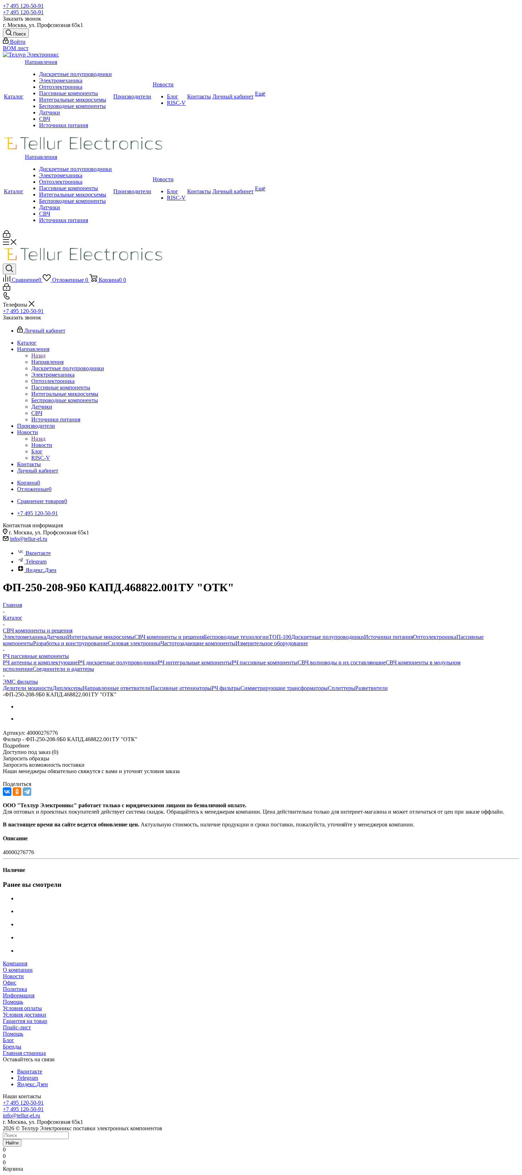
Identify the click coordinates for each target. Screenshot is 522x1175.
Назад (38, 355)
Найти (12, 1143)
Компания (15, 963)
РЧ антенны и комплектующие (40, 662)
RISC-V (176, 103)
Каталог (13, 96)
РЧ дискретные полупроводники (118, 662)
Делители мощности (28, 688)
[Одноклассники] (17, 791)
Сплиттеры (341, 688)
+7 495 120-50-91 (23, 6)
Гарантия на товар (25, 1021)
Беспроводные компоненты (72, 106)
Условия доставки (24, 1015)
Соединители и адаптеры (63, 669)
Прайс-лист (17, 1027)
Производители (132, 96)
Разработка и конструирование (70, 643)
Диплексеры (68, 688)
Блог (172, 96)
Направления (41, 62)
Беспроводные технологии (236, 637)
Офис (9, 983)
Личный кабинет (233, 96)
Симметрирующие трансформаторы (284, 688)
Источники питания (63, 125)
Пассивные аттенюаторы (181, 688)
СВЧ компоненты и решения (169, 637)
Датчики (49, 112)
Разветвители (371, 688)
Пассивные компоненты (68, 93)
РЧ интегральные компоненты (195, 662)
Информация (18, 995)
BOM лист (15, 48)
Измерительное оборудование (271, 643)
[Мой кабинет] (6, 236)
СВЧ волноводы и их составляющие (342, 662)
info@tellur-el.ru (28, 539)
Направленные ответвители (117, 688)
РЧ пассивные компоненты (265, 662)
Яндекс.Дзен (41, 570)
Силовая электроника (134, 643)
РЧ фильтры (225, 688)
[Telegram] (27, 791)
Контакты (199, 96)
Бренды (12, 1047)
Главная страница (24, 1053)
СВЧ (44, 119)
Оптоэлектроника (60, 87)
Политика (15, 989)
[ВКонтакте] (7, 791)
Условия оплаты (22, 1008)
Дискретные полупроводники (75, 74)
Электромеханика (60, 80)
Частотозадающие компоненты (198, 643)
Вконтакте (38, 553)
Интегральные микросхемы (72, 100)
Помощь (13, 1002)
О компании (18, 970)
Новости (163, 84)
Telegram (36, 562)
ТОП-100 (280, 637)
